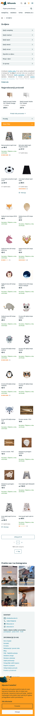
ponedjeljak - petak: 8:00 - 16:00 (15, 631)
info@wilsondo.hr (12, 618)
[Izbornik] (32, 3)
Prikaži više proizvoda (17, 113)
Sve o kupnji (7, 641)
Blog (5, 651)
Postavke (17, 706)
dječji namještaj (19, 75)
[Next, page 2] (18, 542)
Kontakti (6, 643)
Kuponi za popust (9, 665)
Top (19, 551)
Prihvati (17, 712)
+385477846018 (11, 621)
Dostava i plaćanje (9, 658)
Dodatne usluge (9, 655)
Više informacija (7, 701)
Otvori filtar (6, 124)
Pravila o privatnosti (10, 670)
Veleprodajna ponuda (10, 668)
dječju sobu (12, 71)
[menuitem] (4, 12)
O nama (6, 646)
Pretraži (31, 8)
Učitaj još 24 (18, 537)
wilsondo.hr (10, 627)
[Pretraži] (21, 3)
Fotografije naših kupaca (11, 663)
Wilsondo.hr (10, 624)
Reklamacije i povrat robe (12, 648)
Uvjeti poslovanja (9, 660)
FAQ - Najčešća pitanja (11, 653)
